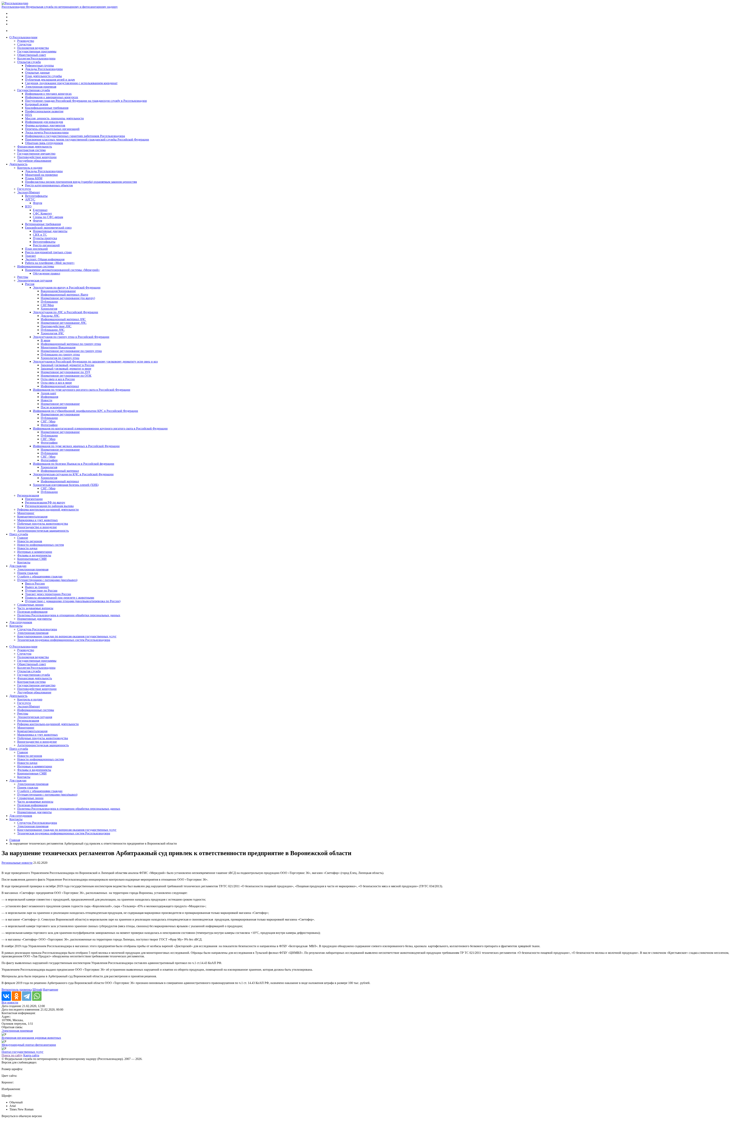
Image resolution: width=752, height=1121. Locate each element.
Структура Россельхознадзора (37, 629)
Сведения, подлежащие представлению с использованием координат (71, 83)
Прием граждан (27, 573)
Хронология (49, 308)
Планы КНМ (33, 178)
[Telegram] (26, 996)
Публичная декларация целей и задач (50, 79)
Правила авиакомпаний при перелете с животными (59, 597)
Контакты (23, 562)
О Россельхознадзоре (23, 37)
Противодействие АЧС (56, 326)
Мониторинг (25, 513)
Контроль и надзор (29, 167)
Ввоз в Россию (35, 583)
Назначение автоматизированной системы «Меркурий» (62, 270)
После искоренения (54, 407)
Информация (49, 396)
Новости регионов (29, 541)
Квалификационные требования (46, 107)
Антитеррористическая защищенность (43, 530)
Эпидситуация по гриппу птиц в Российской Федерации (71, 336)
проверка (25, 989)
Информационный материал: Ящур (64, 294)
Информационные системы (35, 266)
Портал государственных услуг (22, 1051)
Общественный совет (31, 55)
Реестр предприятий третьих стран (48, 252)
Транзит (30, 255)
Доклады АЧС (50, 315)
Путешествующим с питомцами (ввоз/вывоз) (47, 580)
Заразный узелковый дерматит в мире (66, 368)
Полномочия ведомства (33, 48)
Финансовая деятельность (34, 146)
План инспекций (36, 248)
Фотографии (49, 425)
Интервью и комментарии (34, 551)
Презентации (34, 499)
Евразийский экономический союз (48, 227)
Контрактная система (31, 150)
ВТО (28, 206)
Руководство (25, 40)
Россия (29, 284)
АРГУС (30, 199)
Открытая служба (29, 62)
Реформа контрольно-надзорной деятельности (48, 509)
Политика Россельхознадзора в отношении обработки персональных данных (68, 615)
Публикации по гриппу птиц (60, 354)
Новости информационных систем (40, 544)
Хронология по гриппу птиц (60, 358)
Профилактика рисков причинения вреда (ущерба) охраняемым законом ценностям (81, 181)
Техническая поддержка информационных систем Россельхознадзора (63, 640)
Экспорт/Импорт (28, 192)
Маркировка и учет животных (37, 520)
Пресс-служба (18, 534)
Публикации (49, 301)
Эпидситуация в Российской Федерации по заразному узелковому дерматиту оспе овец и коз (95, 361)
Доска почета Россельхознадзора (47, 132)
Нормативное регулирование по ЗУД (65, 372)
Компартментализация (32, 516)
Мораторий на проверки (41, 174)
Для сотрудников (20, 622)
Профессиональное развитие (44, 111)
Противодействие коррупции (37, 157)
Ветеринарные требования (43, 224)
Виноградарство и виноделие (37, 527)
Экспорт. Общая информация (44, 259)
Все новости (10, 1002)
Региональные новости (17, 862)
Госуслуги (24, 188)
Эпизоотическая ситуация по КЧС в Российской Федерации (73, 474)
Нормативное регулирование (60, 403)
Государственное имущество (36, 153)
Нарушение (50, 989)
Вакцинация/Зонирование (58, 291)
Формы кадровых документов (45, 125)
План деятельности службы (43, 76)
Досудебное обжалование (34, 160)
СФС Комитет (42, 213)
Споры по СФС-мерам (48, 217)
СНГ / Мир (48, 421)
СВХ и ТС (40, 234)
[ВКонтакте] (6, 996)
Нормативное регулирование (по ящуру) (68, 298)
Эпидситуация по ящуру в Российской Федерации (66, 287)
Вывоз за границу (37, 587)
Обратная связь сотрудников (44, 143)
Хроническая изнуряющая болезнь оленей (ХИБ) (66, 484)
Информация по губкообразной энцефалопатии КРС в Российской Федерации (85, 410)
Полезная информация (32, 611)
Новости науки (27, 548)
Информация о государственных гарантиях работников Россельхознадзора (75, 136)
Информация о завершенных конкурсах (51, 97)
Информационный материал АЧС (63, 319)
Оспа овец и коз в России (58, 379)
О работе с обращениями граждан (39, 576)
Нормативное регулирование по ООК (66, 375)
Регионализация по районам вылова (49, 506)
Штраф (37, 989)
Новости (46, 400)
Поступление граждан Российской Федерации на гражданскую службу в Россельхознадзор (86, 100)
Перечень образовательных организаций (52, 129)
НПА (28, 114)
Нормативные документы (50, 231)
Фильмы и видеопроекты (34, 555)
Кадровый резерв (36, 104)
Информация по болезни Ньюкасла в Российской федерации (73, 463)
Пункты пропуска (45, 238)
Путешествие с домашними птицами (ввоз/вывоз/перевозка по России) (72, 601)
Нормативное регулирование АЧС (64, 322)
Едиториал (40, 210)
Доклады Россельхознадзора (44, 69)
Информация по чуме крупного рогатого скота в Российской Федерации (81, 389)
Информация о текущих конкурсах (48, 93)
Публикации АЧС (53, 329)
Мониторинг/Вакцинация (58, 347)
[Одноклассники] (16, 996)
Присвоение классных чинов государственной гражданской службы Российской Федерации (87, 139)
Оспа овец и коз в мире (56, 382)
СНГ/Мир (47, 305)
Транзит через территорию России (48, 594)
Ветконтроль (10, 989)
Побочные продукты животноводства (42, 523)
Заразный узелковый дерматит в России (67, 365)
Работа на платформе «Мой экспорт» (50, 262)
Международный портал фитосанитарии (29, 1044)
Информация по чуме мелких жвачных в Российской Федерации (76, 446)
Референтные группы (39, 65)
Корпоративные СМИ (32, 558)
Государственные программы (36, 51)
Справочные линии (30, 604)
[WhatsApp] (37, 996)
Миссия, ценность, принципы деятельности (54, 118)
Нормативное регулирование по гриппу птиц (71, 351)
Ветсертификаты (36, 196)
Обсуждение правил (46, 273)
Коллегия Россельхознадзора (36, 58)
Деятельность (18, 164)
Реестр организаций (46, 245)
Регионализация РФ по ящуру (45, 502)
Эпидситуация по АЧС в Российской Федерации (65, 312)
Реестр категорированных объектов (49, 185)
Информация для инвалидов (44, 122)
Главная (14, 840)
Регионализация (28, 495)
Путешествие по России (41, 590)
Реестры (22, 277)
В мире (45, 340)
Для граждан (17, 566)
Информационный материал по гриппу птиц (71, 344)
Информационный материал (60, 386)
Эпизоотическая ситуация (34, 280)
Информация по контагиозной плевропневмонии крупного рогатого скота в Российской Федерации (100, 428)
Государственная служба (33, 90)
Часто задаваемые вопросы (35, 608)
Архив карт (48, 393)
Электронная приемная (40, 86)
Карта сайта (31, 1055)
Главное (22, 537)
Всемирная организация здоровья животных (31, 1037)
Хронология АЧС (52, 333)
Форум (37, 203)
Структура (24, 44)
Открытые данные (37, 72)
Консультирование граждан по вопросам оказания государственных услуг (67, 636)
